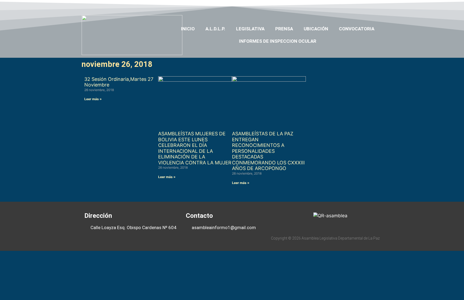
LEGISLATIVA (250, 28)
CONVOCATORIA (356, 28)
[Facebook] (335, 6)
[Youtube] (356, 6)
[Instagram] (366, 6)
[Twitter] (345, 6)
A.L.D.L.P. (215, 28)
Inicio (188, 28)
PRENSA (284, 28)
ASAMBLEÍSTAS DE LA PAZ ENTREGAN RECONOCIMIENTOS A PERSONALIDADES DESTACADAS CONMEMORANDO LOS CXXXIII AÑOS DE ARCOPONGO (268, 151)
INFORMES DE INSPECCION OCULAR (277, 41)
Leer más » (93, 99)
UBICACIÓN (316, 28)
